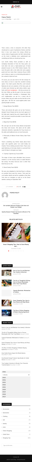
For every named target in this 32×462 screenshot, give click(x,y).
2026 (4, 372)
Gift (16, 420)
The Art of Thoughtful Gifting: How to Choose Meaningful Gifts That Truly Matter (21, 282)
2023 (4, 382)
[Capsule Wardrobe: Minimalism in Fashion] (6, 293)
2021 (4, 387)
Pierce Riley (8, 19)
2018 (4, 394)
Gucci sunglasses (12, 90)
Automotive (16, 412)
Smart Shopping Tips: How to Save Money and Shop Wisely (21, 301)
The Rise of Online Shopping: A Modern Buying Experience (21, 311)
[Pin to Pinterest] (23, 186)
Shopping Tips (16, 438)
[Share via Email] (24, 186)
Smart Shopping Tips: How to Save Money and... (16, 245)
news (16, 427)
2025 (4, 378)
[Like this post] (18, 186)
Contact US (16, 2)
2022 (4, 385)
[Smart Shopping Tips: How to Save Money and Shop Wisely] (16, 232)
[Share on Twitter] (21, 186)
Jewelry (16, 423)
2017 (4, 397)
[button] (3, 237)
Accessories (16, 409)
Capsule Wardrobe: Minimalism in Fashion (21, 291)
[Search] (30, 6)
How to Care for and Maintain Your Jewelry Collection (21, 271)
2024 (4, 380)
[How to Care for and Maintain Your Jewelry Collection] (6, 273)
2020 (4, 389)
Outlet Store (16, 434)
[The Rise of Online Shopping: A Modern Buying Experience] (6, 313)
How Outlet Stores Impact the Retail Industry (13, 353)
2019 (4, 392)
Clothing (16, 416)
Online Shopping (16, 430)
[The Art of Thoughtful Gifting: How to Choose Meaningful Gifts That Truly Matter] (6, 283)
